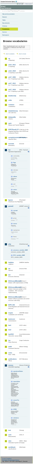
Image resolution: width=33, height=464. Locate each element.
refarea (15, 176)
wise (9, 441)
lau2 (9, 329)
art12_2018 (12, 71)
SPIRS (15, 409)
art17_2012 (12, 83)
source (15, 223)
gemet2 (10, 206)
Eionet (9, 10)
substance (16, 418)
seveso (10, 365)
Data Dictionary (15, 10)
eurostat (11, 143)
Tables (4, 20)
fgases (10, 200)
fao (9, 150)
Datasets (4, 17)
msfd (10, 346)
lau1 (9, 325)
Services (4, 32)
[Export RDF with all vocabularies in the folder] (28, 152)
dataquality (12, 117)
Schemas (4, 26)
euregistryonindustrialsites (13, 137)
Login (19, 3)
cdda (10, 100)
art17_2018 (12, 89)
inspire (10, 313)
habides (11, 262)
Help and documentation (8, 14)
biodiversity (12, 96)
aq (9, 58)
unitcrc (15, 189)
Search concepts (22, 53)
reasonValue (16, 381)
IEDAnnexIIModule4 (13, 297)
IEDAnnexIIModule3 (13, 287)
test (9, 430)
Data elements (6, 23)
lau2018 (11, 334)
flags (14, 162)
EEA (9, 1)
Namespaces (5, 35)
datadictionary (13, 111)
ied (9, 275)
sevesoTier (16, 400)
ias (9, 268)
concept (15, 210)
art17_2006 (12, 77)
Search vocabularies (10, 53)
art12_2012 (12, 64)
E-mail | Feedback (7, 458)
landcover (11, 319)
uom (9, 434)
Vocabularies (5, 29)
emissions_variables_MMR (16, 250)
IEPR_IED (11, 305)
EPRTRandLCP (13, 129)
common (11, 104)
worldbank (11, 447)
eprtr (10, 123)
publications (12, 359)
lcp (9, 340)
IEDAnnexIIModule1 (13, 281)
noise (10, 353)
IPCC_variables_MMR (16, 255)
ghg (9, 244)
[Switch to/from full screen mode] (23, 4)
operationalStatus (16, 371)
